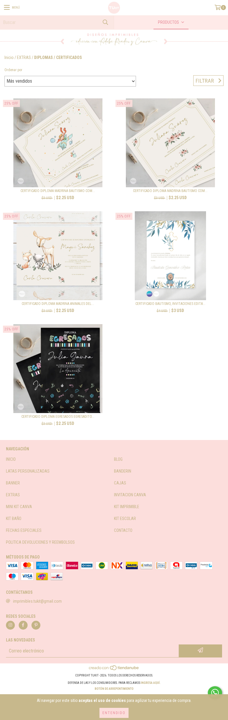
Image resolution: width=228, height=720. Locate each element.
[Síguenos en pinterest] (35, 625)
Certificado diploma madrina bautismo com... (57, 191)
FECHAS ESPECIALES (24, 530)
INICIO (11, 459)
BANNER (13, 483)
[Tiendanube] (114, 669)
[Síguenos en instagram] (10, 625)
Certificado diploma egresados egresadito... (57, 417)
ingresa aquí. (151, 682)
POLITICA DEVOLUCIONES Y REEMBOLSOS (40, 542)
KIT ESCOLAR (125, 518)
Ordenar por (13, 70)
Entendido (114, 713)
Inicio (9, 57)
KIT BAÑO (13, 518)
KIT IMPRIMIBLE (126, 506)
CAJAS (120, 483)
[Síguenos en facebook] (23, 625)
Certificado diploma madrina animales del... (58, 304)
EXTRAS (24, 57)
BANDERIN (122, 471)
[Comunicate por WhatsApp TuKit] (215, 692)
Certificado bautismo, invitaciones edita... (170, 304)
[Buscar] (105, 22)
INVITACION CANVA (130, 494)
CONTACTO (123, 530)
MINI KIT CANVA (19, 506)
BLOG (118, 459)
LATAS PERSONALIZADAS (28, 471)
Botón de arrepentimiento (114, 688)
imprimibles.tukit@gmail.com (37, 601)
